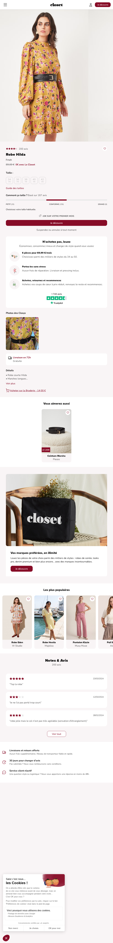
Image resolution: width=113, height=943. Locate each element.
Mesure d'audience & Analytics (20, 916)
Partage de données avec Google (21, 914)
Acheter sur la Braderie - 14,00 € (28, 390)
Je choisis (33, 928)
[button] (6, 938)
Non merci (13, 928)
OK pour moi (54, 928)
